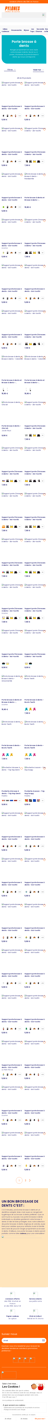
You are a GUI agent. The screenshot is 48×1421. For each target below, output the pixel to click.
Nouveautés (16, 30)
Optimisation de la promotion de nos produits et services (22, 1407)
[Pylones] (12, 9)
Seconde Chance (39, 30)
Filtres (10, 69)
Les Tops (32, 30)
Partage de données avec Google (14, 1409)
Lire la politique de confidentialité (12, 1400)
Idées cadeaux (5, 30)
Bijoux (26, 30)
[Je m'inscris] (43, 1340)
